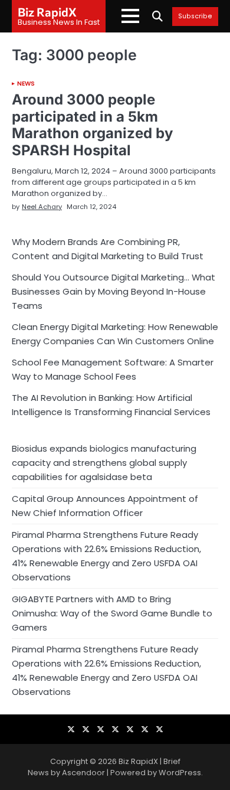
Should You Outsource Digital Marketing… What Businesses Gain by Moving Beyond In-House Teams (113, 291)
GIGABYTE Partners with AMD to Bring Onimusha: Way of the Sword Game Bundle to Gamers (112, 613)
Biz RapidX (47, 12)
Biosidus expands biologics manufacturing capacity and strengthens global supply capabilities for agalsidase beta (104, 462)
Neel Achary (42, 206)
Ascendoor (83, 773)
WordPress (180, 773)
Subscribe (195, 16)
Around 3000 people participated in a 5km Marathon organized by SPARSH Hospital (92, 125)
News (26, 84)
